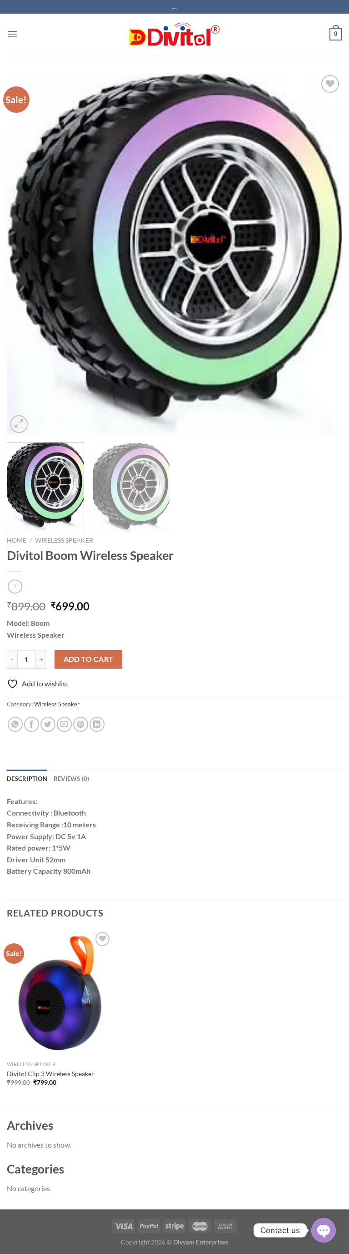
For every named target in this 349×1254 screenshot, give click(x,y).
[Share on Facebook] (31, 724)
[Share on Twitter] (47, 724)
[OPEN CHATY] (323, 1230)
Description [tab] (27, 778)
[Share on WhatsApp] (15, 724)
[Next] (324, 254)
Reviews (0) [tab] (72, 778)
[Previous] (25, 254)
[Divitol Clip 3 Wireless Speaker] (60, 993)
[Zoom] (19, 424)
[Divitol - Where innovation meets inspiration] (174, 34)
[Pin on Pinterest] (80, 724)
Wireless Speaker (64, 540)
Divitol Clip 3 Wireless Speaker (50, 1074)
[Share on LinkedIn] (97, 724)
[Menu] (12, 34)
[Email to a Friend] (64, 724)
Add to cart (89, 659)
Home (16, 540)
